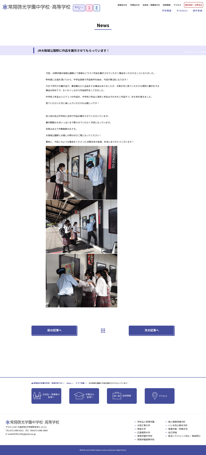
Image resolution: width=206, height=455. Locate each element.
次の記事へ (152, 330)
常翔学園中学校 (144, 435)
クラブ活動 (80, 383)
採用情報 (166, 5)
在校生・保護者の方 (151, 5)
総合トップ (79, 7)
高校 (97, 7)
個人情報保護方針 (176, 421)
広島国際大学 (143, 432)
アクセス (177, 5)
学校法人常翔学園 (145, 421)
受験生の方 (122, 5)
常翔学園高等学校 (145, 439)
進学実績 (197, 10)
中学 (89, 7)
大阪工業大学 (143, 425)
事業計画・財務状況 (178, 428)
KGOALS (182, 10)
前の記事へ (54, 330)
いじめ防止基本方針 (178, 425)
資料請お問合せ (193, 5)
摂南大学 (141, 428)
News (69, 383)
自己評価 (172, 432)
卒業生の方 (135, 5)
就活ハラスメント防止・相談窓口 (184, 435)
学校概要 (167, 10)
